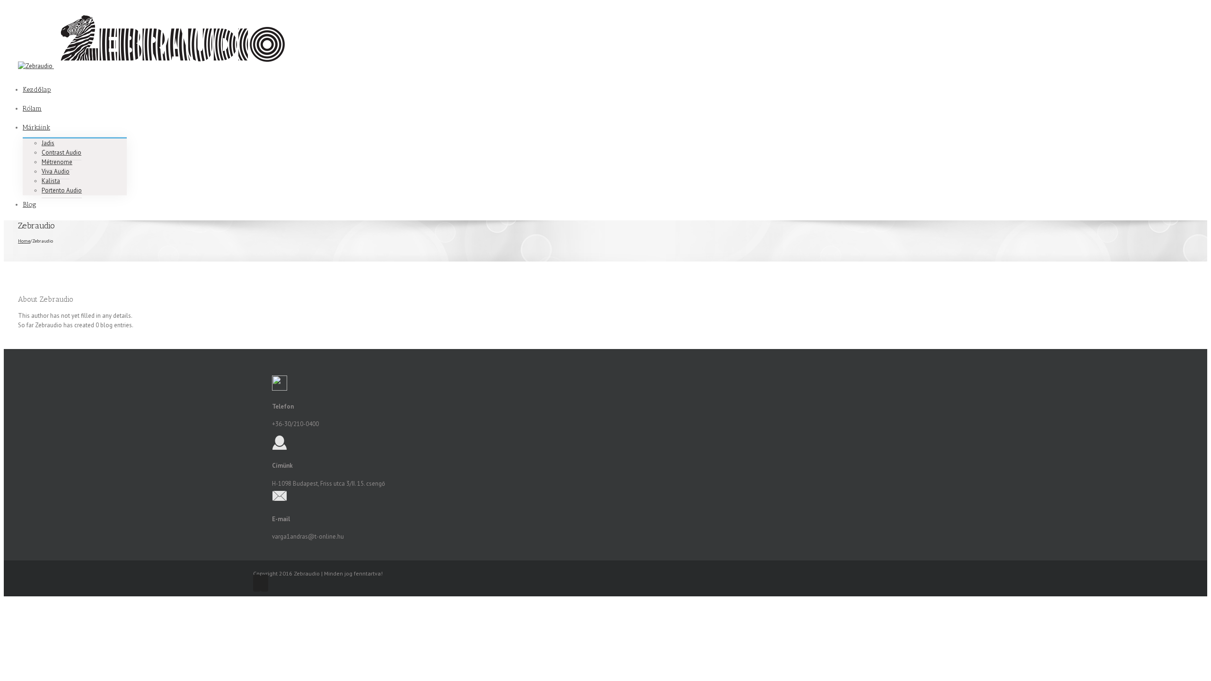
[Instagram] (264, 583)
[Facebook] (257, 583)
